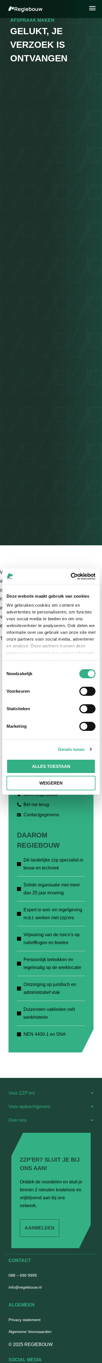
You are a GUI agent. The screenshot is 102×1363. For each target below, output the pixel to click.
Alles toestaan (51, 766)
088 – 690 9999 (22, 1275)
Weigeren (51, 783)
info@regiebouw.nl (25, 1287)
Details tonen (71, 749)
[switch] (87, 691)
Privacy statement (24, 1319)
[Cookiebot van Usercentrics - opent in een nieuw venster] (71, 576)
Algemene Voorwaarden (30, 1331)
